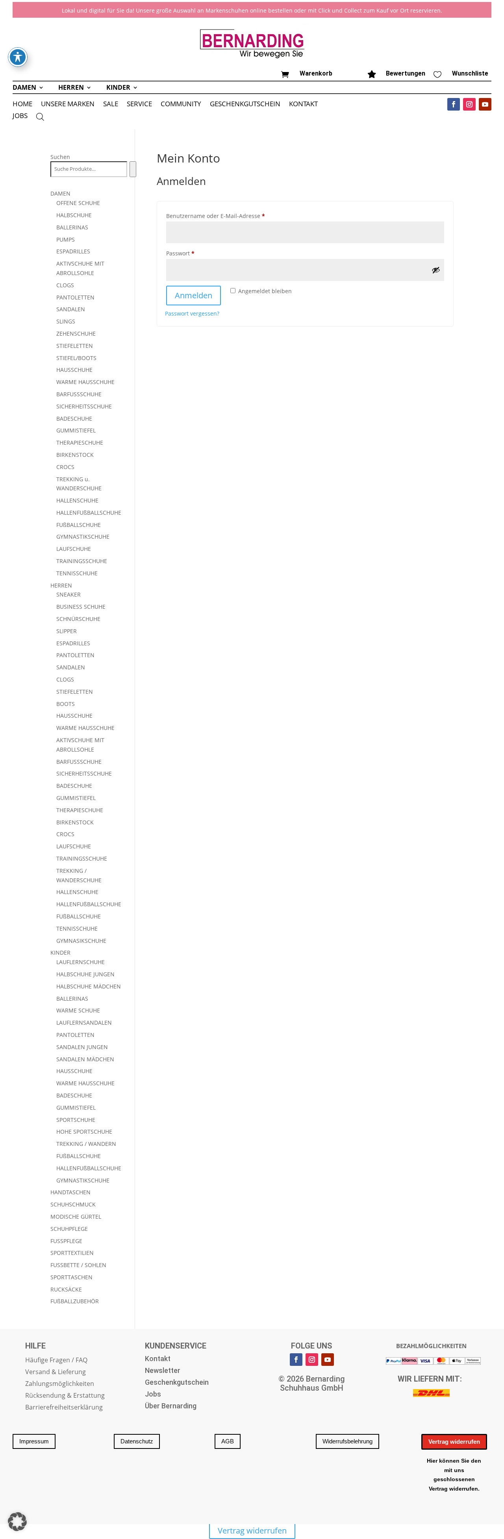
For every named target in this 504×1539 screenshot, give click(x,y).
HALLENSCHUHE (77, 500)
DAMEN (24, 88)
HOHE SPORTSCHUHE (84, 1131)
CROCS (65, 467)
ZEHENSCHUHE (76, 333)
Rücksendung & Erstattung (65, 1396)
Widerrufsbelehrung (347, 1441)
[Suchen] (133, 169)
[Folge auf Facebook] (453, 104)
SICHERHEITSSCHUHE (84, 406)
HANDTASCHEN (70, 1192)
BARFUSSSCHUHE (79, 394)
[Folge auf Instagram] (469, 104)
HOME (22, 104)
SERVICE (139, 104)
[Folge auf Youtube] (485, 104)
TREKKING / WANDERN (86, 1143)
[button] (17, 1521)
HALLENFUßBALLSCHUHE (88, 512)
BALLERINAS (72, 227)
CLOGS (65, 285)
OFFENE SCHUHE (78, 203)
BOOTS (65, 704)
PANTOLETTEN (75, 297)
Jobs (153, 1394)
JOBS (20, 116)
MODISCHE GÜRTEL (75, 1216)
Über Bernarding (170, 1406)
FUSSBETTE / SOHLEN (78, 1265)
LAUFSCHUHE (73, 548)
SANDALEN (70, 309)
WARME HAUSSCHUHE (85, 382)
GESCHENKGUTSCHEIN (245, 104)
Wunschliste (470, 73)
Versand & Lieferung (55, 1372)
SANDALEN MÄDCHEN (85, 1059)
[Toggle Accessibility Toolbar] (17, 57)
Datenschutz (136, 1441)
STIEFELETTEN (74, 345)
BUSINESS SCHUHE (81, 606)
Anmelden (193, 295)
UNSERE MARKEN (67, 104)
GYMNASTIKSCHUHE (82, 536)
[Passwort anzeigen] (436, 270)
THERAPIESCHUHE (79, 442)
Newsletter (162, 1371)
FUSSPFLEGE (66, 1241)
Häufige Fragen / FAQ (56, 1360)
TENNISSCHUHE (77, 573)
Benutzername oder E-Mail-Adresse (231, 216)
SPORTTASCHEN (71, 1277)
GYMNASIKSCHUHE (81, 940)
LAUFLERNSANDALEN (84, 1022)
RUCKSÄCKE (66, 1289)
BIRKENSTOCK (75, 454)
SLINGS (65, 321)
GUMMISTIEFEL (76, 430)
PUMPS (65, 239)
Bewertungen (405, 73)
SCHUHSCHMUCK (73, 1204)
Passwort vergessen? (192, 313)
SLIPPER (66, 631)
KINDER (118, 88)
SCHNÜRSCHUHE (78, 619)
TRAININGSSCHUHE (81, 561)
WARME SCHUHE (78, 1010)
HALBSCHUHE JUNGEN (85, 974)
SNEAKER (68, 594)
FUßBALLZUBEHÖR (74, 1301)
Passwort (196, 253)
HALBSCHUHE (74, 215)
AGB (227, 1441)
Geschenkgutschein (177, 1383)
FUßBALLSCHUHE (78, 524)
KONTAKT (303, 104)
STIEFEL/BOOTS (76, 358)
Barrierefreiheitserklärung (64, 1408)
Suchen (60, 157)
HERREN (71, 88)
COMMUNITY (181, 104)
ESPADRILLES (73, 251)
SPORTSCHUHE (75, 1119)
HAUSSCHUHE (74, 369)
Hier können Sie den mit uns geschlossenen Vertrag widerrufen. (454, 1475)
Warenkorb (316, 73)
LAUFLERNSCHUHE (80, 962)
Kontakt (157, 1359)
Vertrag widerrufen (454, 1441)
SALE (110, 104)
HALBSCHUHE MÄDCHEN (88, 986)
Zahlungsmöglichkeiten (59, 1384)
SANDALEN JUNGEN (82, 1047)
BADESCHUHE (74, 418)
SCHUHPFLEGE (69, 1228)
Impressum (34, 1441)
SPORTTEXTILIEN (72, 1252)
